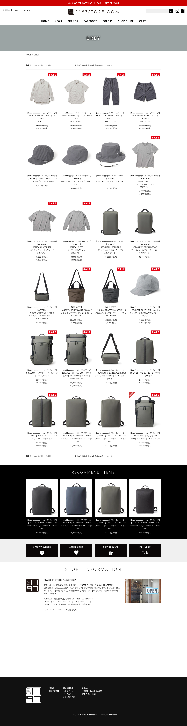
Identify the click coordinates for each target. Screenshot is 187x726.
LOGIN (15, 10)
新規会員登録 (68, 688)
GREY (36, 55)
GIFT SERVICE (111, 550)
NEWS (58, 21)
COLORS (107, 21)
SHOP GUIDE (126, 21)
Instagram (177, 11)
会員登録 (6, 10)
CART (142, 21)
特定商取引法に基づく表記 (92, 691)
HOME (45, 21)
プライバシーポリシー (90, 694)
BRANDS (72, 21)
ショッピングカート (70, 697)
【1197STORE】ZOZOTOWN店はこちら (60, 610)
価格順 (48, 65)
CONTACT (26, 10)
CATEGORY (90, 21)
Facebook (182, 11)
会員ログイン (68, 691)
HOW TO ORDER (42, 550)
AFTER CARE (76, 550)
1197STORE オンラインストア (93, 12)
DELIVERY (145, 550)
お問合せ (85, 688)
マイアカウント (69, 694)
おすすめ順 (38, 65)
